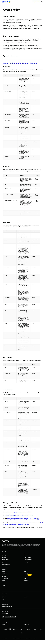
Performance (25, 63)
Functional (12, 63)
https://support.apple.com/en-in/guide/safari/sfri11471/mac (19, 515)
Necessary (5, 63)
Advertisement (33, 63)
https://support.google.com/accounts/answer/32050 (19, 512)
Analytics (18, 63)
